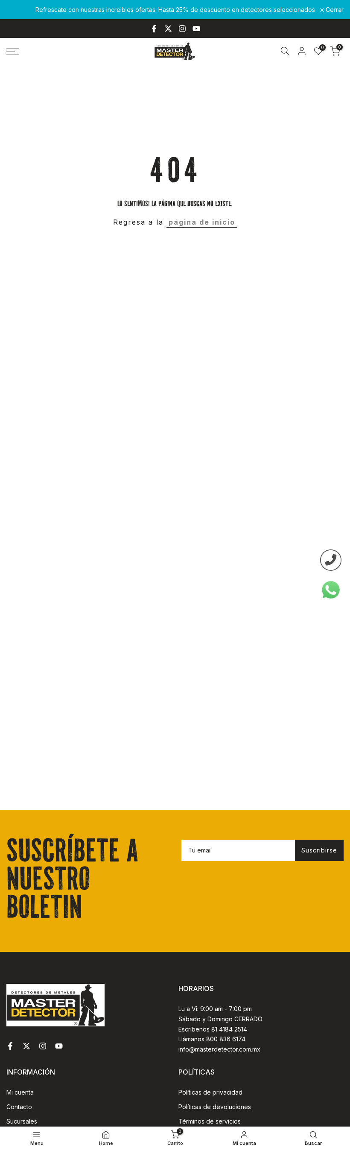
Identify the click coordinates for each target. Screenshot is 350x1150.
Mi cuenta (20, 1092)
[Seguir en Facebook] (154, 28)
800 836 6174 (225, 1039)
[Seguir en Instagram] (182, 28)
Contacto (19, 1106)
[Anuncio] (175, 10)
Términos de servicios (209, 1121)
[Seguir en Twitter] (168, 28)
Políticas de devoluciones (214, 1106)
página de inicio (202, 222)
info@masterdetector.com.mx (219, 1049)
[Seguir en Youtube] (196, 28)
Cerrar (20, 10)
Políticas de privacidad (210, 1092)
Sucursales (21, 1121)
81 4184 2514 (229, 1029)
